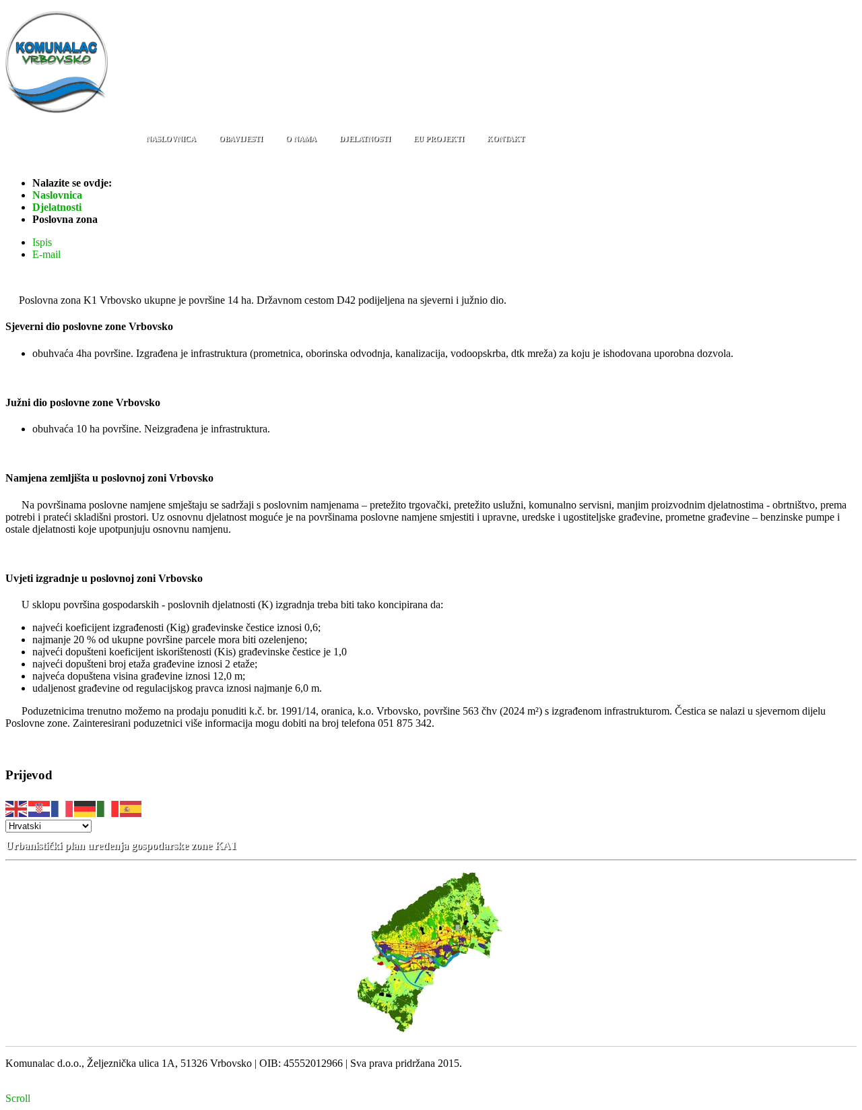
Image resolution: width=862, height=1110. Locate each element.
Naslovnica (171, 139)
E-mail (46, 254)
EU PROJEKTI (438, 139)
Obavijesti (241, 139)
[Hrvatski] (39, 807)
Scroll (17, 1098)
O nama (301, 139)
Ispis (42, 242)
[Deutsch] (85, 807)
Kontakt (506, 139)
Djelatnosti (365, 139)
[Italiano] (108, 807)
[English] (16, 807)
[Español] (131, 807)
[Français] (62, 807)
